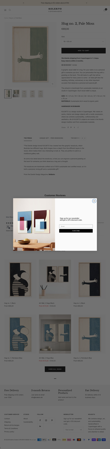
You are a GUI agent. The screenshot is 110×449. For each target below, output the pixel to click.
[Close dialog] (94, 201)
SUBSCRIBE (76, 231)
